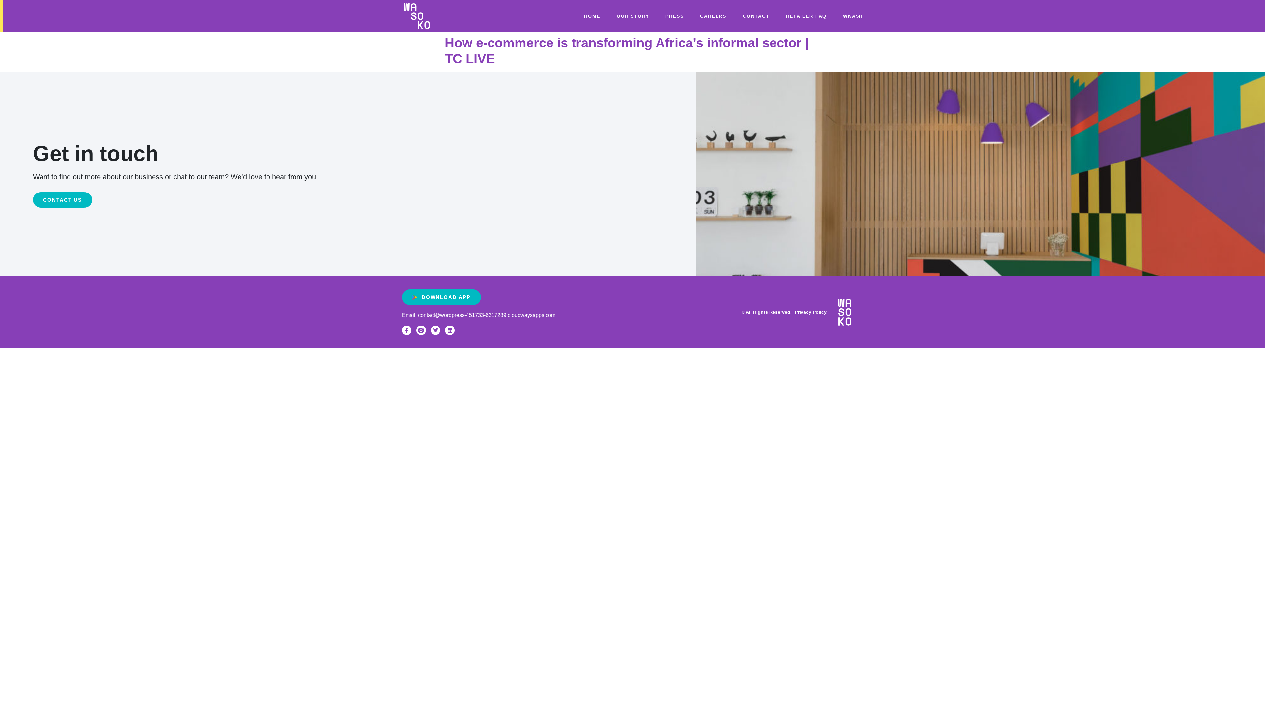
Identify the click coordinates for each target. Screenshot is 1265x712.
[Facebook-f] (406, 330)
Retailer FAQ (806, 16)
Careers (713, 16)
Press (674, 16)
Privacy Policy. (811, 312)
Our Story (633, 16)
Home (592, 16)
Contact (756, 16)
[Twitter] (435, 330)
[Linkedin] (450, 330)
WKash (853, 16)
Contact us (62, 200)
